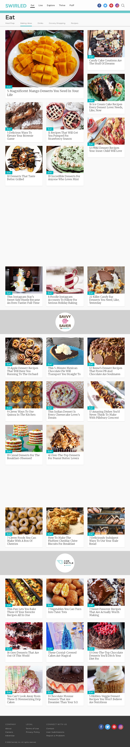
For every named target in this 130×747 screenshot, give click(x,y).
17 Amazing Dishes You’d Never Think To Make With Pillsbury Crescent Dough (104, 416)
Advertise (10, 735)
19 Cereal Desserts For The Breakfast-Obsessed (23, 457)
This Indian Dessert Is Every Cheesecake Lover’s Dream (64, 414)
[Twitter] (105, 5)
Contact (50, 728)
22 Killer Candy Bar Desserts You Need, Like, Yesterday (104, 299)
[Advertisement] (65, 207)
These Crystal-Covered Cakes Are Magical (62, 654)
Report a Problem (55, 735)
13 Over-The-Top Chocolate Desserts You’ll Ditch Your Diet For (106, 655)
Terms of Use (32, 728)
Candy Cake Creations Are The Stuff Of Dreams (105, 62)
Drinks (40, 23)
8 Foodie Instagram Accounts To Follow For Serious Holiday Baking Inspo (62, 301)
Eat (32, 5)
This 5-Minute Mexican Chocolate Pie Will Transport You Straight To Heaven (64, 373)
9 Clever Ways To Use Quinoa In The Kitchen (21, 413)
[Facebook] (99, 5)
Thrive (62, 5)
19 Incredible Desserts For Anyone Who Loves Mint (64, 178)
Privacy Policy (33, 732)
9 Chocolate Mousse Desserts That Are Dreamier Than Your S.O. (63, 699)
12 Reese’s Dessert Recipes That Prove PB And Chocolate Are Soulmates (105, 371)
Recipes (74, 23)
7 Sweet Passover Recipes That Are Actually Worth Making (105, 612)
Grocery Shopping (57, 23)
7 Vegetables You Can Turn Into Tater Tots (64, 611)
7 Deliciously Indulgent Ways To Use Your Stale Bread (103, 540)
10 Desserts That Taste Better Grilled (21, 178)
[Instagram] (117, 5)
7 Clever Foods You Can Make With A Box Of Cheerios (21, 540)
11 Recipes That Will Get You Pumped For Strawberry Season (63, 135)
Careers (9, 732)
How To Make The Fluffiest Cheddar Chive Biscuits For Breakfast (62, 540)
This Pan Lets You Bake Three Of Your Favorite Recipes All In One (21, 612)
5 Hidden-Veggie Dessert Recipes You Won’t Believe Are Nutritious (105, 699)
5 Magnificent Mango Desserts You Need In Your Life (43, 93)
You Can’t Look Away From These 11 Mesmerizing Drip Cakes (24, 699)
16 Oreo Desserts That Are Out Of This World (23, 654)
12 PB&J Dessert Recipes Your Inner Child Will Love (105, 149)
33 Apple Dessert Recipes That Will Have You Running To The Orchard (22, 371)
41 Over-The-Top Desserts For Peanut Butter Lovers (64, 457)
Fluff (71, 5)
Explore (51, 5)
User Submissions (55, 732)
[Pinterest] (111, 5)
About (8, 728)
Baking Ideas (26, 23)
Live (40, 5)
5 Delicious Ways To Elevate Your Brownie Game (20, 135)
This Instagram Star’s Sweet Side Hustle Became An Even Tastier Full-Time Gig (23, 301)
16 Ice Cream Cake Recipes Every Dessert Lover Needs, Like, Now (106, 107)
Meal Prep (10, 23)
